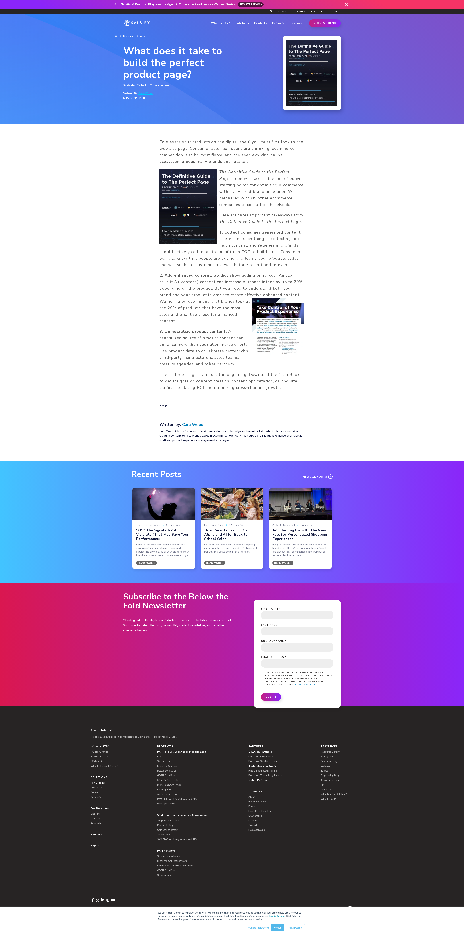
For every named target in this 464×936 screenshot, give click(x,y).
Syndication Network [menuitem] (168, 856)
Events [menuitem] (324, 770)
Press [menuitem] (251, 806)
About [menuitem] (251, 797)
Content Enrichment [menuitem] (168, 830)
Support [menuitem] (96, 845)
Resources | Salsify (165, 737)
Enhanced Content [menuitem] (167, 766)
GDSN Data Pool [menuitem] (166, 775)
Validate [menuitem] (95, 818)
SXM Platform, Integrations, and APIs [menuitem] (177, 839)
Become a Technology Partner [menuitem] (265, 775)
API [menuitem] (322, 785)
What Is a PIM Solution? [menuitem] (334, 794)
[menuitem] (197, 752)
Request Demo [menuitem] (256, 830)
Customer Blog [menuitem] (329, 761)
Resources (129, 36)
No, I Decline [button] (295, 927)
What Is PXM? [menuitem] (100, 746)
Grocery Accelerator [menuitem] (168, 780)
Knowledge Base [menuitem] (330, 780)
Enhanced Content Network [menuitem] (172, 861)
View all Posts (314, 477)
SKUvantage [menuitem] (255, 816)
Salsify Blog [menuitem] (327, 756)
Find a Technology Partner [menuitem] (263, 770)
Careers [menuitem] (300, 11)
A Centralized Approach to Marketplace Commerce (121, 737)
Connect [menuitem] (95, 792)
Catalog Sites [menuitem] (164, 789)
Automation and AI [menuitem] (167, 794)
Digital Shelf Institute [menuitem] (260, 811)
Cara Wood (145, 93)
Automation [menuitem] (163, 834)
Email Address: (273, 657)
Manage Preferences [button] (258, 927)
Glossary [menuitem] (326, 789)
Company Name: (273, 641)
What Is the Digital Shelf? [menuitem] (105, 766)
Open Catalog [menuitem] (165, 875)
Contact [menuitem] (283, 11)
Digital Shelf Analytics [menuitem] (169, 785)
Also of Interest (101, 730)
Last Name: (270, 625)
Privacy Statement (305, 684)
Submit (271, 697)
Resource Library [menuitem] (330, 752)
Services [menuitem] (96, 834)
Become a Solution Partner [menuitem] (263, 761)
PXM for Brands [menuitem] (99, 752)
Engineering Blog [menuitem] (330, 775)
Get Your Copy (232, 397)
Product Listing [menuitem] (165, 825)
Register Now (249, 4)
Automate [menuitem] (96, 797)
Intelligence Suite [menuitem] (166, 770)
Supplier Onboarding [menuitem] (169, 820)
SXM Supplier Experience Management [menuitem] (183, 815)
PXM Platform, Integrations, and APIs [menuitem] (177, 799)
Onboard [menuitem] (96, 814)
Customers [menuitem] (318, 11)
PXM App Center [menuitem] (166, 803)
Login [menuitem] (334, 11)
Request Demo (325, 23)
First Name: (271, 608)
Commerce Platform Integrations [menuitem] (175, 865)
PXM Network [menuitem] (166, 850)
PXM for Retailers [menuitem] (100, 756)
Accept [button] (277, 927)
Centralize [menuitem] (96, 787)
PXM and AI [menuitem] (97, 761)
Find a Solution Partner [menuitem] (261, 756)
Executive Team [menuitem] (257, 801)
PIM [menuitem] (159, 756)
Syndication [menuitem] (163, 761)
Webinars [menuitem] (326, 766)
